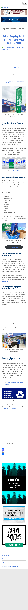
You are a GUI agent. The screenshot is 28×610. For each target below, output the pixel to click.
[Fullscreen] (24, 503)
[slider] (12, 503)
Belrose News (4, 566)
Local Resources (5, 562)
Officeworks (16, 68)
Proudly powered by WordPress (13, 566)
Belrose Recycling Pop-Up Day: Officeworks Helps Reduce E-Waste (14, 39)
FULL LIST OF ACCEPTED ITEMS (14, 247)
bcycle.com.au (5, 281)
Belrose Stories (5, 555)
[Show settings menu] (22, 503)
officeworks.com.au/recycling (9, 408)
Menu (24, 3)
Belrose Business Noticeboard (8, 559)
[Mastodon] (14, 450)
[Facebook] (14, 448)
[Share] (14, 454)
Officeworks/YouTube (16, 170)
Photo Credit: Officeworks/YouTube (7, 62)
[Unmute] (19, 503)
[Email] (14, 452)
